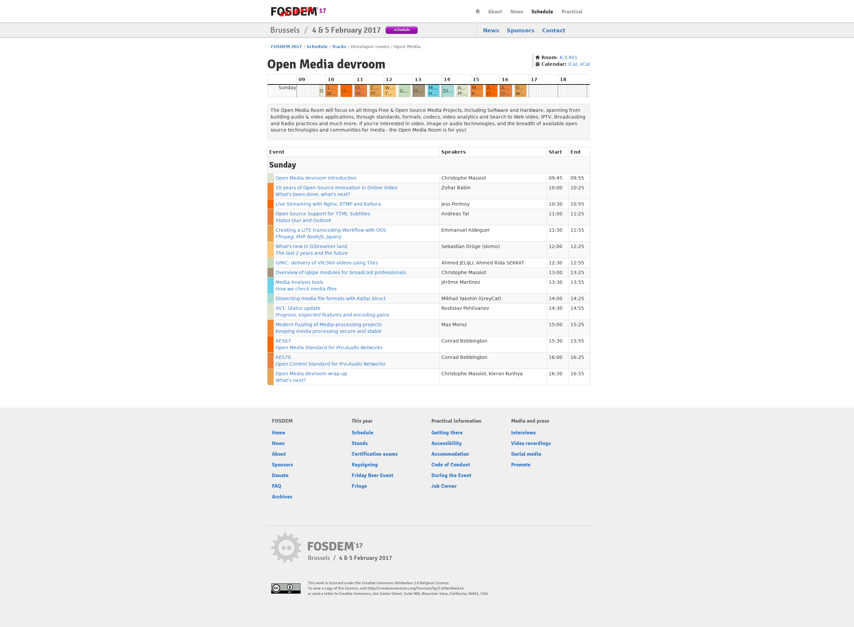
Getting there (447, 432)
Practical (571, 11)
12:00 (555, 246)
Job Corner (444, 486)
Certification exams (375, 454)
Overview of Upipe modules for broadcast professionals (341, 272)
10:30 (555, 204)
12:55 (577, 262)
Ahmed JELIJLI (457, 262)
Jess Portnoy (455, 204)
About (495, 11)
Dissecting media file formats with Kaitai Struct (331, 298)
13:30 (555, 282)
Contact (553, 30)
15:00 (555, 324)
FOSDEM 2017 (286, 46)
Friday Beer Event (372, 475)
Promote (520, 464)
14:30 (555, 308)
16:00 (555, 357)
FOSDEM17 (298, 11)
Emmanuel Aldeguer (465, 230)
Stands (360, 443)
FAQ (276, 486)
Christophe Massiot (463, 178)
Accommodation (450, 454)
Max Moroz (454, 324)
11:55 (577, 230)
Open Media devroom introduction (316, 178)
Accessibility (446, 443)
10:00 (555, 187)
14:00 (555, 298)
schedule (402, 29)
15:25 (577, 324)
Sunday (287, 87)
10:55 (577, 204)
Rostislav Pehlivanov (465, 308)
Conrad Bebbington (464, 341)
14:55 (577, 308)
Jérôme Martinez (460, 282)
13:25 (577, 272)
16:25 (577, 357)
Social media (526, 454)
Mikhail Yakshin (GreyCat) (471, 298)
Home (477, 11)
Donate (280, 475)
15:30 (555, 341)
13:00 (555, 272)
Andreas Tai (455, 213)
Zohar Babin (456, 187)
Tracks (339, 46)
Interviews (523, 432)
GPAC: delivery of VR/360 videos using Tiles (327, 262)
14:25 (577, 298)
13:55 (577, 282)
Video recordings (531, 443)
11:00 (555, 213)
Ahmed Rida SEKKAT (500, 262)
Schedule (542, 11)
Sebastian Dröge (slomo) (470, 246)
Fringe (359, 486)
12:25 (577, 246)
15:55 (577, 341)
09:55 (577, 178)
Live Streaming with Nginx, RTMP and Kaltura (328, 204)
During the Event (451, 475)
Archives (282, 496)
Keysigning (365, 464)
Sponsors (521, 30)
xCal (585, 64)
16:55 (577, 373)
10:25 (577, 187)
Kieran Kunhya (506, 373)
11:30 (555, 230)
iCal (572, 64)
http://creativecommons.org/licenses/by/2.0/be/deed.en (416, 588)
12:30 (555, 262)
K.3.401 (568, 57)
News (516, 11)
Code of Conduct (450, 464)
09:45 (555, 178)
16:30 (555, 373)
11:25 (577, 213)
